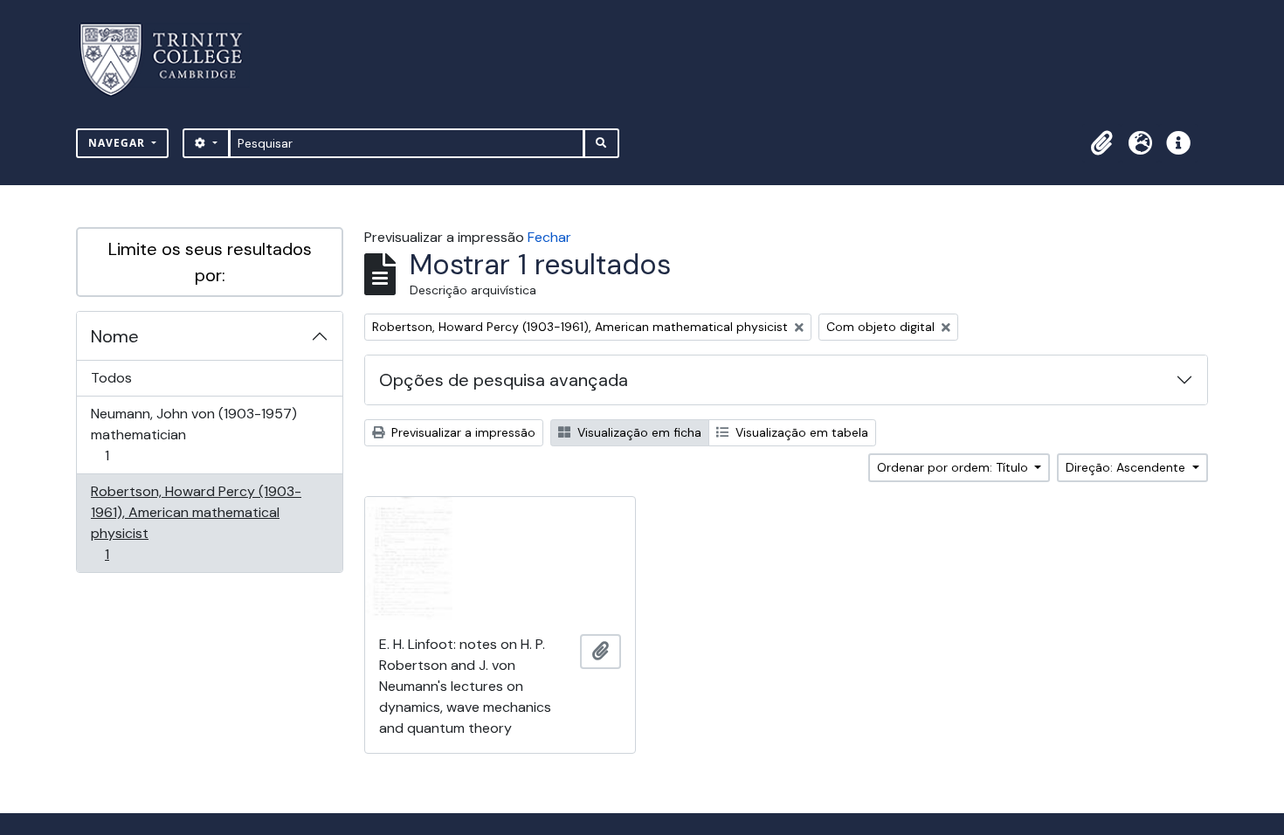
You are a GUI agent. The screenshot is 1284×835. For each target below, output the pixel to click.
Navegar (118, 142)
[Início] (171, 60)
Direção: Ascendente (1127, 467)
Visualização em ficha (637, 432)
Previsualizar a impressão (461, 432)
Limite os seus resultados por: (210, 262)
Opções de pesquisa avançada (503, 380)
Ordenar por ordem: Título (954, 467)
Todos (111, 378)
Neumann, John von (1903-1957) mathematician (193, 434)
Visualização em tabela (800, 432)
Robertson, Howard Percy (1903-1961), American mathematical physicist (195, 522)
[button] (1101, 143)
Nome (115, 336)
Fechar (549, 237)
